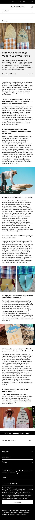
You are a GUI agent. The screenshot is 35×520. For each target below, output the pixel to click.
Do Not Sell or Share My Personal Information (14, 514)
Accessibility (14, 512)
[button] (3, 7)
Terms (24, 498)
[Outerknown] (17, 7)
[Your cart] (32, 7)
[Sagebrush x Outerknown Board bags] (18, 435)
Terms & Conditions (25, 510)
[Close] (32, 1)
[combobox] (5, 483)
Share (30, 74)
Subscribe (17, 502)
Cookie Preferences (24, 512)
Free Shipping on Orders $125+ (17, 1)
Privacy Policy (17, 498)
